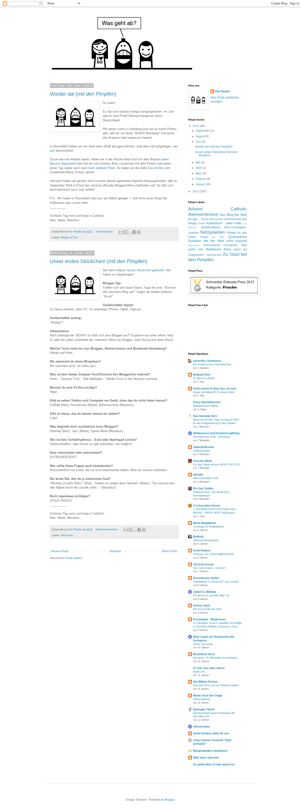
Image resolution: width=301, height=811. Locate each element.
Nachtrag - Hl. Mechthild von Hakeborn (215, 657)
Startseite (115, 551)
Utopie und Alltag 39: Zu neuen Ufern (214, 392)
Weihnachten (214, 254)
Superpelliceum (203, 447)
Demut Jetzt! (201, 605)
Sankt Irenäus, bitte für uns (211, 733)
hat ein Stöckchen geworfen (145, 270)
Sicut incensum (203, 564)
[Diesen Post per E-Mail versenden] (121, 232)
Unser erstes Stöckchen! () (98, 261)
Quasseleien (237, 237)
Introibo (198, 474)
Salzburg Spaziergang (205, 540)
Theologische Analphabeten (208, 526)
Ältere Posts (169, 551)
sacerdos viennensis (207, 360)
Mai (198, 162)
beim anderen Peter (101, 168)
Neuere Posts (59, 551)
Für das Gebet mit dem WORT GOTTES (216, 464)
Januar (200, 184)
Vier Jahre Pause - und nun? (209, 568)
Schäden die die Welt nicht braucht (217, 241)
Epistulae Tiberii (203, 709)
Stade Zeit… (200, 671)
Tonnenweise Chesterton (220, 245)
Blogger (169, 799)
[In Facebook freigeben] (134, 232)
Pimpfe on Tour (69, 237)
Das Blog (226, 215)
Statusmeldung (201, 699)
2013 (196, 126)
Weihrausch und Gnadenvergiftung (216, 433)
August (200, 136)
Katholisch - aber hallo (224, 223)
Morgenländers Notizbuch (210, 750)
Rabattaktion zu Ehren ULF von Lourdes (216, 581)
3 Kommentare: (105, 231)
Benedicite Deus (204, 654)
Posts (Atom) (74, 558)
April (199, 167)
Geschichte (155, 168)
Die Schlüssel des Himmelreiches (212, 364)
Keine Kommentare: (107, 529)
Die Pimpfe (222, 91)
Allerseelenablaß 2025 (205, 478)
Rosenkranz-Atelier (206, 578)
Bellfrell (198, 536)
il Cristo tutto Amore (206, 505)
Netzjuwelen (212, 232)
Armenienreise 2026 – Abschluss (211, 436)
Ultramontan (201, 726)
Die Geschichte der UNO (207, 609)
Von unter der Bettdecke (217, 247)
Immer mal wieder (203, 644)
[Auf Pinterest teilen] (138, 232)
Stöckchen (67, 535)
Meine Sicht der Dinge (207, 695)
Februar (201, 179)
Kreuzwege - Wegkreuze (209, 619)
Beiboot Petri (201, 374)
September (203, 130)
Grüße (202, 223)
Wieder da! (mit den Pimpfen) (213, 146)
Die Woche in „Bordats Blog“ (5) (211, 595)
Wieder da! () (83, 94)
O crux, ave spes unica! (209, 668)
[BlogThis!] (125, 232)
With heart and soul (206, 757)
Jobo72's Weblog (204, 592)
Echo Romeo (201, 550)
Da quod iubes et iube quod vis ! (214, 764)
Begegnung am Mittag (205, 405)
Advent (195, 208)
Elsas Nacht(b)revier (207, 402)
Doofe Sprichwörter (212, 219)
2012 (196, 191)
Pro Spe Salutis (203, 488)
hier (52, 150)
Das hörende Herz (205, 416)
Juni (199, 141)
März (199, 173)
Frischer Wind (202, 461)
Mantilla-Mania (210, 227)
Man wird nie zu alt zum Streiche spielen (216, 685)
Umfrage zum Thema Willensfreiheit (213, 554)
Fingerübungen (201, 450)
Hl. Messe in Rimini (204, 378)
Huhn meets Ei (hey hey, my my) (214, 388)
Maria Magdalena (204, 523)
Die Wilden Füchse (205, 681)
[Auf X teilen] (129, 232)
